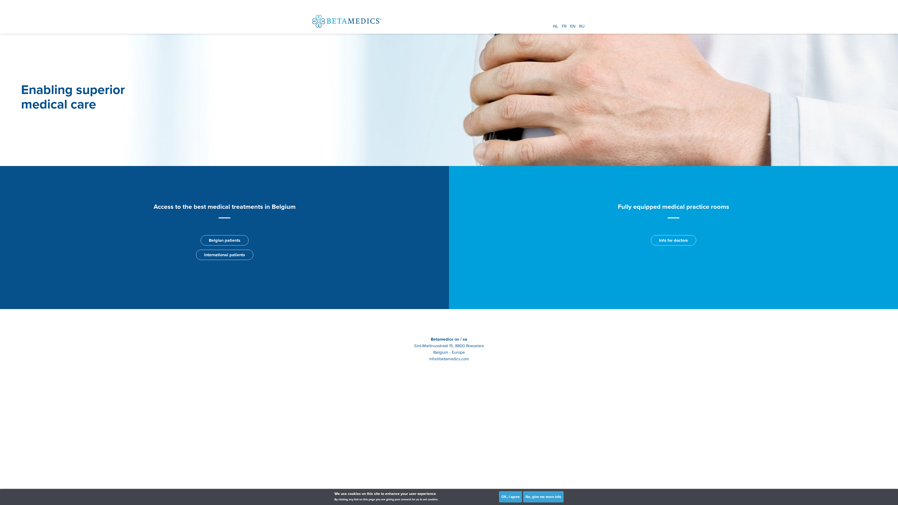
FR (564, 26)
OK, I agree (510, 497)
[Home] (347, 21)
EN (573, 26)
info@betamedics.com (449, 358)
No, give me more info (543, 497)
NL (555, 26)
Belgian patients (224, 240)
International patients (224, 254)
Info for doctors (673, 240)
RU (582, 26)
